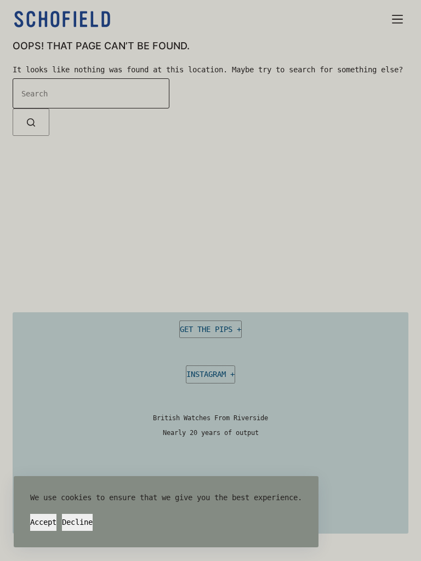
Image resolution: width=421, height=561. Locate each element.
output (247, 433)
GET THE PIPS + (210, 329)
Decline (77, 522)
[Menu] (397, 19)
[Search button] (31, 122)
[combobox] (91, 93)
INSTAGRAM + (210, 374)
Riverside (251, 418)
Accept (43, 522)
